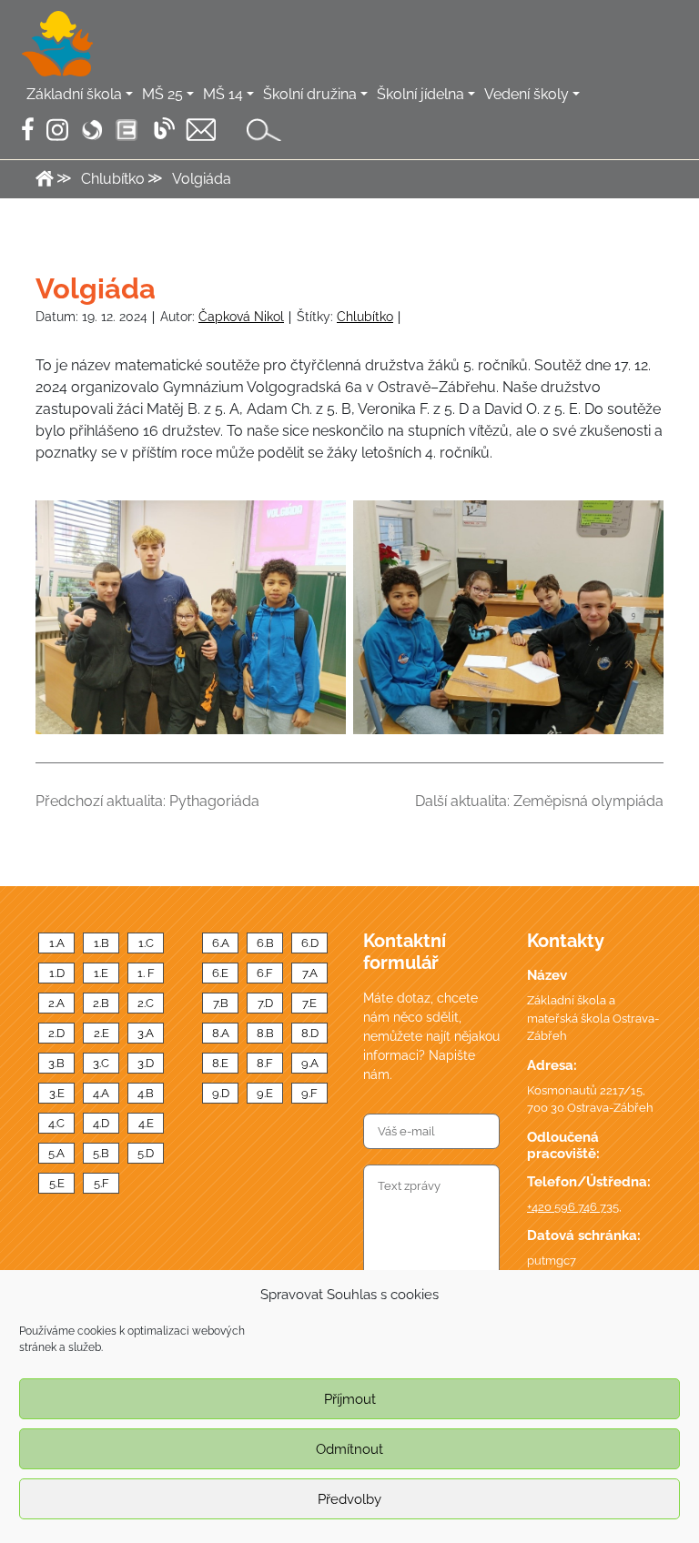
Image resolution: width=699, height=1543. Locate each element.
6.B (265, 943)
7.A (310, 973)
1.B (101, 943)
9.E (265, 1093)
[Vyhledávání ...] (264, 129)
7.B (220, 1003)
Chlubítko (365, 316)
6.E (220, 973)
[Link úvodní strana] (57, 43)
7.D (265, 1003)
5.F (101, 1183)
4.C (56, 1123)
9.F (309, 1093)
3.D (145, 1063)
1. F (146, 973)
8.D (310, 1033)
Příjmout (350, 1399)
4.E (146, 1123)
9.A (310, 1063)
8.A (220, 1033)
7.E (309, 1003)
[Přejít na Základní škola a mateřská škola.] (44, 178)
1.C (146, 943)
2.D (56, 1033)
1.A (57, 943)
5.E (57, 1183)
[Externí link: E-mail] (201, 129)
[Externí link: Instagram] (57, 129)
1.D (57, 973)
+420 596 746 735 (573, 1207)
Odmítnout (349, 1449)
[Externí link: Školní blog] (163, 128)
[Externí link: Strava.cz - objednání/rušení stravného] (92, 130)
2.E (101, 1033)
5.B (101, 1153)
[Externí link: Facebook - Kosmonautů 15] (28, 129)
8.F (265, 1063)
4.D (101, 1123)
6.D (310, 943)
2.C (145, 1003)
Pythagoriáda (214, 801)
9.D (220, 1093)
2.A (56, 1003)
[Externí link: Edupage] (126, 130)
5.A (56, 1153)
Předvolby (349, 1499)
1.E (101, 973)
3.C (101, 1063)
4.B (145, 1093)
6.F (265, 973)
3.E (57, 1093)
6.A (220, 943)
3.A (145, 1033)
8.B (265, 1033)
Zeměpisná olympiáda (588, 801)
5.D (145, 1153)
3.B (56, 1063)
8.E (220, 1063)
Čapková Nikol (241, 316)
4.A (101, 1093)
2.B (101, 1003)
